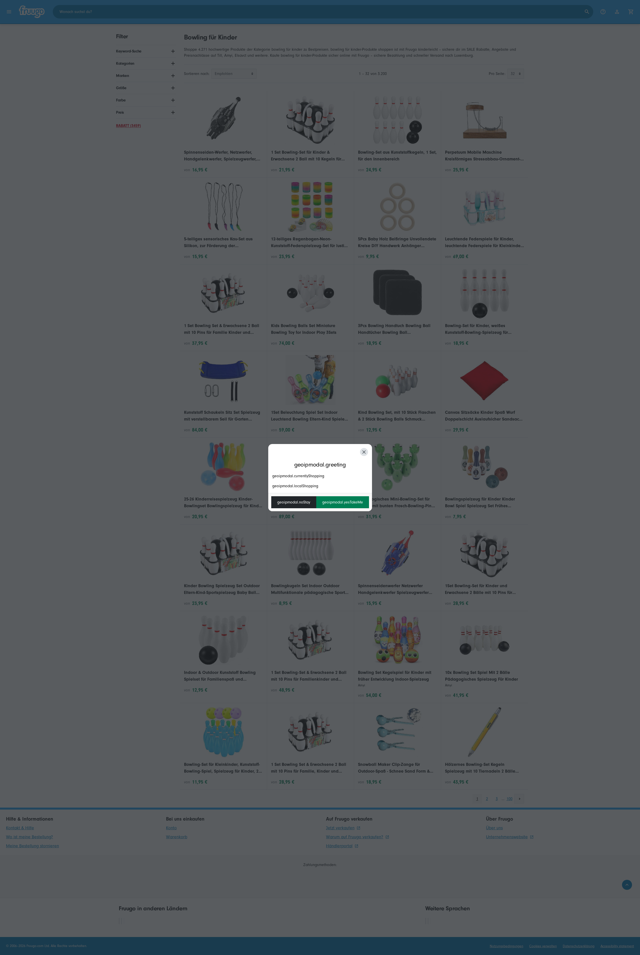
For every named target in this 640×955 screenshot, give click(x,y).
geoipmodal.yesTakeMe (342, 502)
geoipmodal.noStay (293, 502)
